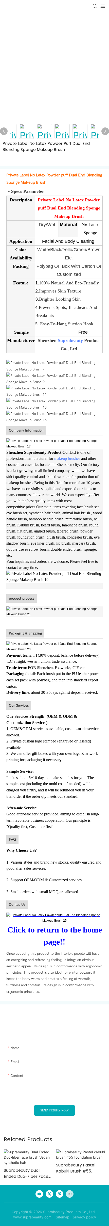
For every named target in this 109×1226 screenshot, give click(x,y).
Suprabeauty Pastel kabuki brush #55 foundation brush (75, 1168)
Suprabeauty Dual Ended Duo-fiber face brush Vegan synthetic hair (26, 1173)
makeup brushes (67, 458)
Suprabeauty (70, 340)
